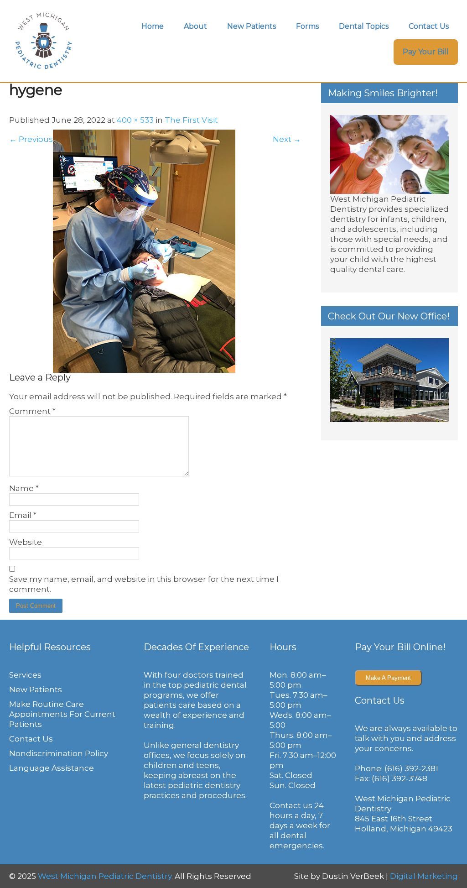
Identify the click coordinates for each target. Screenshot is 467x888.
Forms (307, 26)
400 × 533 (135, 120)
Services (25, 674)
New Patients (251, 26)
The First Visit (191, 120)
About (195, 26)
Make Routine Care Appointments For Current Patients (62, 714)
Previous (31, 139)
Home (152, 26)
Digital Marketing (424, 876)
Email (22, 515)
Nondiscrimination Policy (58, 753)
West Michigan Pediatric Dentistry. (105, 876)
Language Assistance (51, 768)
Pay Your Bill (426, 51)
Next (287, 139)
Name (24, 488)
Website (25, 542)
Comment (32, 411)
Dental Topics (364, 26)
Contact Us (429, 26)
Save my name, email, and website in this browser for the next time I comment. (144, 584)
